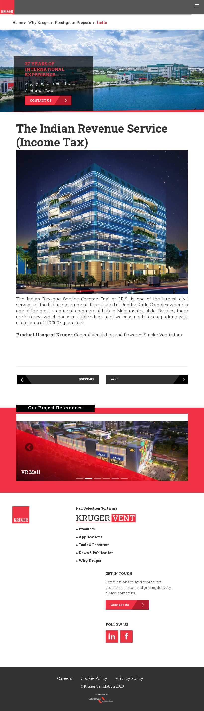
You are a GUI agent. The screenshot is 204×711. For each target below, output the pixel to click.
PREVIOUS (86, 379)
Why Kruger (39, 22)
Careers (65, 678)
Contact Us (40, 100)
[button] (29, 447)
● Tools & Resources (92, 544)
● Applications (89, 537)
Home (17, 22)
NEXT (114, 379)
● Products (85, 529)
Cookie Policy (94, 678)
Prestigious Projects (73, 22)
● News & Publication (95, 552)
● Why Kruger (88, 560)
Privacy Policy (129, 678)
